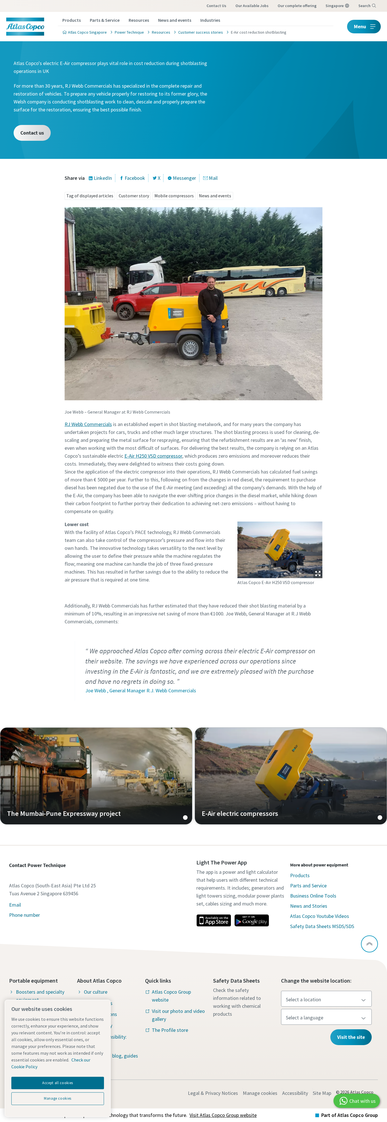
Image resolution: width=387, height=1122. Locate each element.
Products (71, 20)
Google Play (251, 920)
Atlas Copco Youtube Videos (319, 916)
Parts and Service (308, 885)
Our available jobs (252, 5)
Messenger (184, 178)
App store (213, 920)
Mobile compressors (174, 195)
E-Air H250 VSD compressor (153, 456)
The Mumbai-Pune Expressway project (96, 776)
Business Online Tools (313, 895)
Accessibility (295, 1093)
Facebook (135, 178)
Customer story (134, 195)
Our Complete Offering (297, 5)
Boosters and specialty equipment (40, 996)
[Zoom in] (279, 548)
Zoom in (317, 573)
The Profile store (170, 1030)
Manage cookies (260, 1093)
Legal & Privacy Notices (213, 1093)
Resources (139, 20)
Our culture (95, 992)
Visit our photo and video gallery (178, 1015)
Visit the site (351, 1037)
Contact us (216, 5)
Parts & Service (105, 20)
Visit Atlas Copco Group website (223, 1115)
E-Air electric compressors (291, 776)
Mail (213, 178)
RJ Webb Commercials (88, 424)
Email (15, 905)
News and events (174, 20)
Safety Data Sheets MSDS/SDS (322, 926)
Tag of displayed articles (89, 195)
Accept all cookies (57, 1082)
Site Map (322, 1093)
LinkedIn (103, 178)
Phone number (24, 915)
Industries (210, 20)
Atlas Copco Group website (171, 996)
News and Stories (308, 906)
